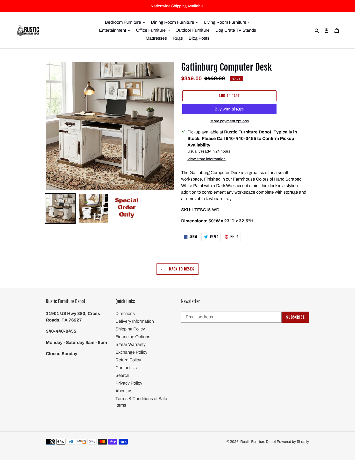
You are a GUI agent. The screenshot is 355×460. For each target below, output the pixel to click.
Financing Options (132, 336)
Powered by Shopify (293, 442)
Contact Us (126, 367)
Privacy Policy (128, 383)
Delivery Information (134, 321)
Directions (125, 313)
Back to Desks (181, 269)
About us (123, 390)
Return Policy (128, 360)
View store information (206, 159)
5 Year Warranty (130, 344)
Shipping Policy (130, 329)
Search (122, 375)
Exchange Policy (131, 352)
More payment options (229, 121)
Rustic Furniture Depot (258, 442)
